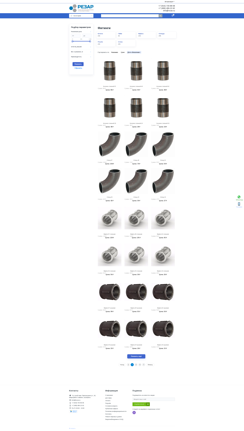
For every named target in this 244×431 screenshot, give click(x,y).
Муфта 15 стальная (163, 271)
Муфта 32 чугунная (163, 308)
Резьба (100, 42)
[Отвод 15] (163, 181)
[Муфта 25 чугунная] (109, 329)
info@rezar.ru (169, 11)
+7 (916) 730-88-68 (167, 6)
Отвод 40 (136, 160)
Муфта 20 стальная (136, 271)
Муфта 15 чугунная (163, 345)
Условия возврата (111, 406)
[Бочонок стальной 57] (109, 70)
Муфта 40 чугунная (136, 308)
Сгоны (120, 42)
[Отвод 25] (109, 181)
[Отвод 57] (109, 144)
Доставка (108, 398)
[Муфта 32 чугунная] (163, 292)
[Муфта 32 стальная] (163, 218)
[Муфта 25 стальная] (109, 255)
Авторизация (169, 1)
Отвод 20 (136, 197)
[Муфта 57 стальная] (109, 218)
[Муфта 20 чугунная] (136, 329)
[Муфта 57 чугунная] (109, 292)
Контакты (108, 414)
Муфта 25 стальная (109, 271)
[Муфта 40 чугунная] (136, 292)
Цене (123, 52)
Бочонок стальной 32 (163, 86)
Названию (114, 52)
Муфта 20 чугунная (136, 345)
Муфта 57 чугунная (109, 308)
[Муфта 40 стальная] (136, 218)
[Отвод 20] (136, 181)
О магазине (109, 395)
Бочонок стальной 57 (109, 86)
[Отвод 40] (136, 144)
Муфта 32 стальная (163, 234)
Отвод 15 (163, 197)
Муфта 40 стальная (136, 234)
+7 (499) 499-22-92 (167, 8)
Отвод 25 (109, 197)
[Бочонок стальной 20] (136, 107)
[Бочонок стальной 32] (163, 70)
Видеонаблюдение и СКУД (114, 419)
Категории (77, 16)
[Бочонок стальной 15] (163, 107)
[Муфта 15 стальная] (163, 255)
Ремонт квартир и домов (113, 416)
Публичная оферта (111, 408)
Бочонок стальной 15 (163, 123)
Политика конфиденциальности (115, 411)
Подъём (108, 403)
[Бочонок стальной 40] (136, 70)
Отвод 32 (163, 160)
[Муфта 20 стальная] (136, 255)
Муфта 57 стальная (109, 234)
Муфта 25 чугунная (109, 345)
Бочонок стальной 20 (136, 123)
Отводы (162, 33)
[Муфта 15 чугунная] (163, 329)
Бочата (100, 33)
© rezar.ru (72, 428)
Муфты (140, 33)
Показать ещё (136, 356)
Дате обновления (133, 52)
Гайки (120, 33)
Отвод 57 (109, 160)
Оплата (107, 400)
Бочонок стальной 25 (109, 123)
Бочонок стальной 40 (136, 86)
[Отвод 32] (163, 144)
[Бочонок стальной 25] (109, 107)
